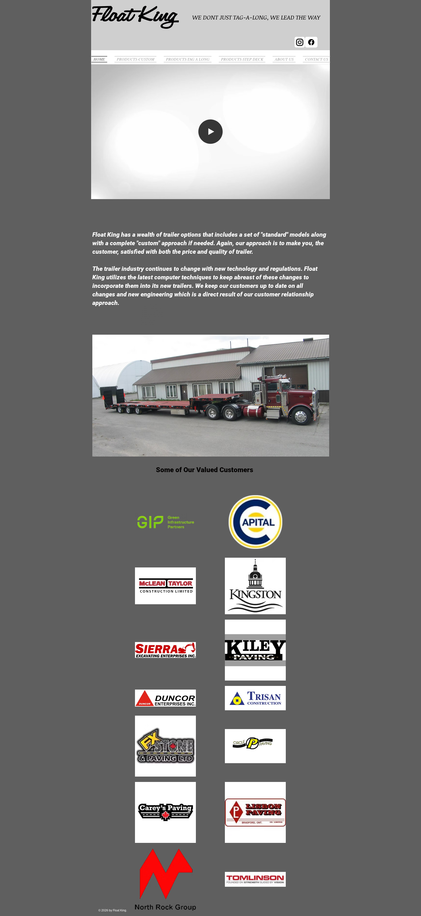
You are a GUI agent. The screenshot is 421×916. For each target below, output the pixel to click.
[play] (321, 449)
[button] (323, 193)
